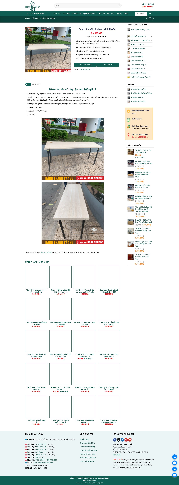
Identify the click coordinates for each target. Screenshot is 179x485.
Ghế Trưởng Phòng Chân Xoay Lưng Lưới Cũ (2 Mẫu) (84, 291)
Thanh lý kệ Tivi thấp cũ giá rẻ (36, 421)
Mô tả (28, 84)
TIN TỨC (102, 13)
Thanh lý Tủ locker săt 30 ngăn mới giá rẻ (85, 355)
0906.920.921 (40, 457)
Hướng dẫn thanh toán (88, 458)
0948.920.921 (41, 444)
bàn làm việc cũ (46, 253)
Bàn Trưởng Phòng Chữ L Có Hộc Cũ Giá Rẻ (60, 355)
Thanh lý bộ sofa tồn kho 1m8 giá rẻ (85, 421)
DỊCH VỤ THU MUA (89, 13)
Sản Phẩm (35, 18)
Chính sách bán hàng (87, 447)
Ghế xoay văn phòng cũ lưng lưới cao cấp (60, 323)
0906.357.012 (41, 455)
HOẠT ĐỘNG (110, 13)
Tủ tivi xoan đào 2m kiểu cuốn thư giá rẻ (60, 421)
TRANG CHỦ (56, 13)
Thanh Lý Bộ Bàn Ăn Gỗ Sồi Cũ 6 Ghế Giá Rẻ (36, 355)
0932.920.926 (41, 449)
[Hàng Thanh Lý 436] (38, 5)
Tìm (149, 13)
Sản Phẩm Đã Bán (48, 18)
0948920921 (140, 157)
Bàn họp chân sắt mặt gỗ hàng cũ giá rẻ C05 (109, 291)
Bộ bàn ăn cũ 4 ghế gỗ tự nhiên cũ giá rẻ (109, 355)
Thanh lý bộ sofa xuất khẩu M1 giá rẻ (85, 388)
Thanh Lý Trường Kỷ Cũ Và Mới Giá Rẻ (60, 388)
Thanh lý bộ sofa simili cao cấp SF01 (36, 388)
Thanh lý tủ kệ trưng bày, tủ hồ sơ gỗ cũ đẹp (36, 291)
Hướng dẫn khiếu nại (87, 461)
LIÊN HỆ (125, 13)
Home (27, 18)
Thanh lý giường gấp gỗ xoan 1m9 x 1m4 (36, 323)
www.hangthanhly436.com (43, 463)
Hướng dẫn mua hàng (87, 454)
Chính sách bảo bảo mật (88, 450)
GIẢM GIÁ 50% (76, 13)
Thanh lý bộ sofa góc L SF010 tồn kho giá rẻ (109, 421)
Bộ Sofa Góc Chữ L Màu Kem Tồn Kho (84, 323)
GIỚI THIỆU (66, 13)
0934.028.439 (41, 447)
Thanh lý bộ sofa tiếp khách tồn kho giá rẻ (109, 388)
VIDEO (119, 13)
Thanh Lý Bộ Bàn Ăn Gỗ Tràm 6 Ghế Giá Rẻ (109, 323)
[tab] (28, 84)
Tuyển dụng (84, 439)
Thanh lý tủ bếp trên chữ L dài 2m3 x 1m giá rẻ (60, 291)
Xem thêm (117, 455)
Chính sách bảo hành (87, 443)
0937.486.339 (52, 460)
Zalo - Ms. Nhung (85, 65)
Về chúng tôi (36, 84)
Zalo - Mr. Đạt (108, 65)
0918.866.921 (41, 452)
